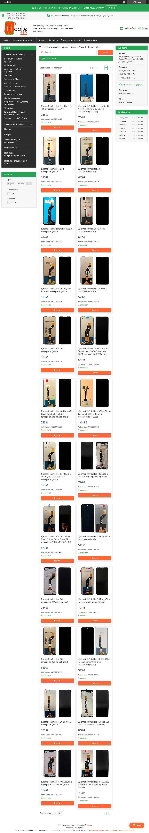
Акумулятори (10, 65)
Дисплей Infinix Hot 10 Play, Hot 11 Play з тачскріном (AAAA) (56, 290)
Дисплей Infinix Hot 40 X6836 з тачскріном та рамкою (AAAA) (93, 475)
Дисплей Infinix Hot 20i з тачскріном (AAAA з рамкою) (54, 600)
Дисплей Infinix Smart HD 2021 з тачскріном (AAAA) (56, 230)
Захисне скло (10, 90)
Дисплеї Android (78, 47)
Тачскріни (8, 108)
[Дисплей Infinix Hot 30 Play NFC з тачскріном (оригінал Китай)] (94, 581)
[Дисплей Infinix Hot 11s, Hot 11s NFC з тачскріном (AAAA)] (57, 88)
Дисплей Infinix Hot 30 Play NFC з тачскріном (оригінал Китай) (94, 600)
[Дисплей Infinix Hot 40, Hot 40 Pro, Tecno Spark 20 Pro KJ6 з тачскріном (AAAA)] (94, 641)
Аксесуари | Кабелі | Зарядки (13, 70)
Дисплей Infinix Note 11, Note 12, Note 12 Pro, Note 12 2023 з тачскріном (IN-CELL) (93, 109)
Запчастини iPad (11, 83)
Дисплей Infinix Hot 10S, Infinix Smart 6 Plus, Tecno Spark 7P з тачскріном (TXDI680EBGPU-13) (56, 539)
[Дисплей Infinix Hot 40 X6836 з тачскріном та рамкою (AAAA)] (94, 455)
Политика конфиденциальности (14, 154)
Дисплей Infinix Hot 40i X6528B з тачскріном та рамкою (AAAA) (56, 783)
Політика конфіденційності (123, 830)
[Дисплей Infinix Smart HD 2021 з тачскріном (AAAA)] (57, 210)
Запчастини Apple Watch (15, 86)
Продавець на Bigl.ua (74, 827)
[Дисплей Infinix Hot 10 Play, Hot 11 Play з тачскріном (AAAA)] (57, 270)
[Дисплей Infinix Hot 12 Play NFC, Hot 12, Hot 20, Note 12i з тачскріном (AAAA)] (57, 455)
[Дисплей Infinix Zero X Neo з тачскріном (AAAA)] (94, 210)
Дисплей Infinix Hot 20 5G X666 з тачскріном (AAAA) (56, 723)
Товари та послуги (51, 47)
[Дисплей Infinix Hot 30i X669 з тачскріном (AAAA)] (94, 270)
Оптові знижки (90, 40)
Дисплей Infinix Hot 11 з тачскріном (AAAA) (52, 170)
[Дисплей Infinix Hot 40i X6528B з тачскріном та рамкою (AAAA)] (57, 763)
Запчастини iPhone (12, 79)
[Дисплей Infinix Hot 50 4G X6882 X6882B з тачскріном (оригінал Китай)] (94, 763)
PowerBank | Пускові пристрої (13, 60)
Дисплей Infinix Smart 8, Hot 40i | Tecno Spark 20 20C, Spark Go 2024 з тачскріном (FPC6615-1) (93, 351)
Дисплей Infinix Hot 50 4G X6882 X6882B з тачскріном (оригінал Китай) (93, 784)
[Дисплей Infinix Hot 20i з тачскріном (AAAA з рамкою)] (57, 581)
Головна (6, 40)
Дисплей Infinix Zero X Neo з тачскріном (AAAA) (91, 230)
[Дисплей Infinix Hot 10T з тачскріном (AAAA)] (94, 150)
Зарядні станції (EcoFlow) (15, 118)
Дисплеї (8, 75)
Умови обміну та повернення (12, 141)
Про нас (42, 40)
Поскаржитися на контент (100, 830)
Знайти (105, 52)
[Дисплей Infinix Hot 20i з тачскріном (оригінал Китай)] (57, 641)
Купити (57, 127)
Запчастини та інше (22, 40)
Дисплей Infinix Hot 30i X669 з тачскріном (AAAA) (92, 290)
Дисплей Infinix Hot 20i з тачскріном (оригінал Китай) (54, 660)
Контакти (53, 40)
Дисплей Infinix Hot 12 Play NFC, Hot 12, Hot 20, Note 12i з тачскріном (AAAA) (56, 476)
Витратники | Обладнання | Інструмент (16, 103)
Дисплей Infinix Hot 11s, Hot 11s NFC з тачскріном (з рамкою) (93, 723)
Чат (139, 825)
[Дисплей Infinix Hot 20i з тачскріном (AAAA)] (57, 330)
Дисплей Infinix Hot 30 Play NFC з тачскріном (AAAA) (94, 538)
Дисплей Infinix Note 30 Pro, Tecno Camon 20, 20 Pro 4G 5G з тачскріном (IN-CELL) (94, 414)
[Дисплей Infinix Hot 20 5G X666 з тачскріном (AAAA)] (57, 703)
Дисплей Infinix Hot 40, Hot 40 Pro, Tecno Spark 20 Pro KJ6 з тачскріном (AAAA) (94, 662)
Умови (112, 7)
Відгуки (7, 134)
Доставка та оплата (70, 40)
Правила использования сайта (15, 162)
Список (110, 68)
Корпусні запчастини (13, 94)
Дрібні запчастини (12, 98)
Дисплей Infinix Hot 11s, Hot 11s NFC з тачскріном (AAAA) (56, 107)
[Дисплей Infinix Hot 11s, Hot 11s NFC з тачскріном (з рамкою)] (94, 703)
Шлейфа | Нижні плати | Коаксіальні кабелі (14, 113)
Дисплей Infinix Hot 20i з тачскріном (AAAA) (52, 350)
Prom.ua (88, 825)
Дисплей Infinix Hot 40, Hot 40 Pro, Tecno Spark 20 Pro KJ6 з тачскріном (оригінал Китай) (57, 414)
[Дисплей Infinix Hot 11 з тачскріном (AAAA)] (57, 150)
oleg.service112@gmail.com (132, 84)
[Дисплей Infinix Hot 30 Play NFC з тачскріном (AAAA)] (94, 518)
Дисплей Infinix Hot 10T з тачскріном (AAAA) (90, 170)
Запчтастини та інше (14, 54)
